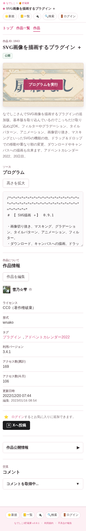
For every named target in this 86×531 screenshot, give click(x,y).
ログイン (17, 417)
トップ (8, 28)
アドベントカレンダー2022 (47, 337)
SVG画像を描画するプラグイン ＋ (30, 8)
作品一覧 (23, 28)
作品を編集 (16, 277)
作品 (36, 28)
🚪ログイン (68, 16)
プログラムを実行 (43, 84)
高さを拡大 (16, 183)
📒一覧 (25, 16)
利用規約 (48, 523)
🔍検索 (49, 16)
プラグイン (12, 337)
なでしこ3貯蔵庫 (23, 523)
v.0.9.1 (35, 523)
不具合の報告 (65, 523)
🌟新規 (9, 16)
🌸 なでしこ (9, 3)
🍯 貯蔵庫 (24, 3)
